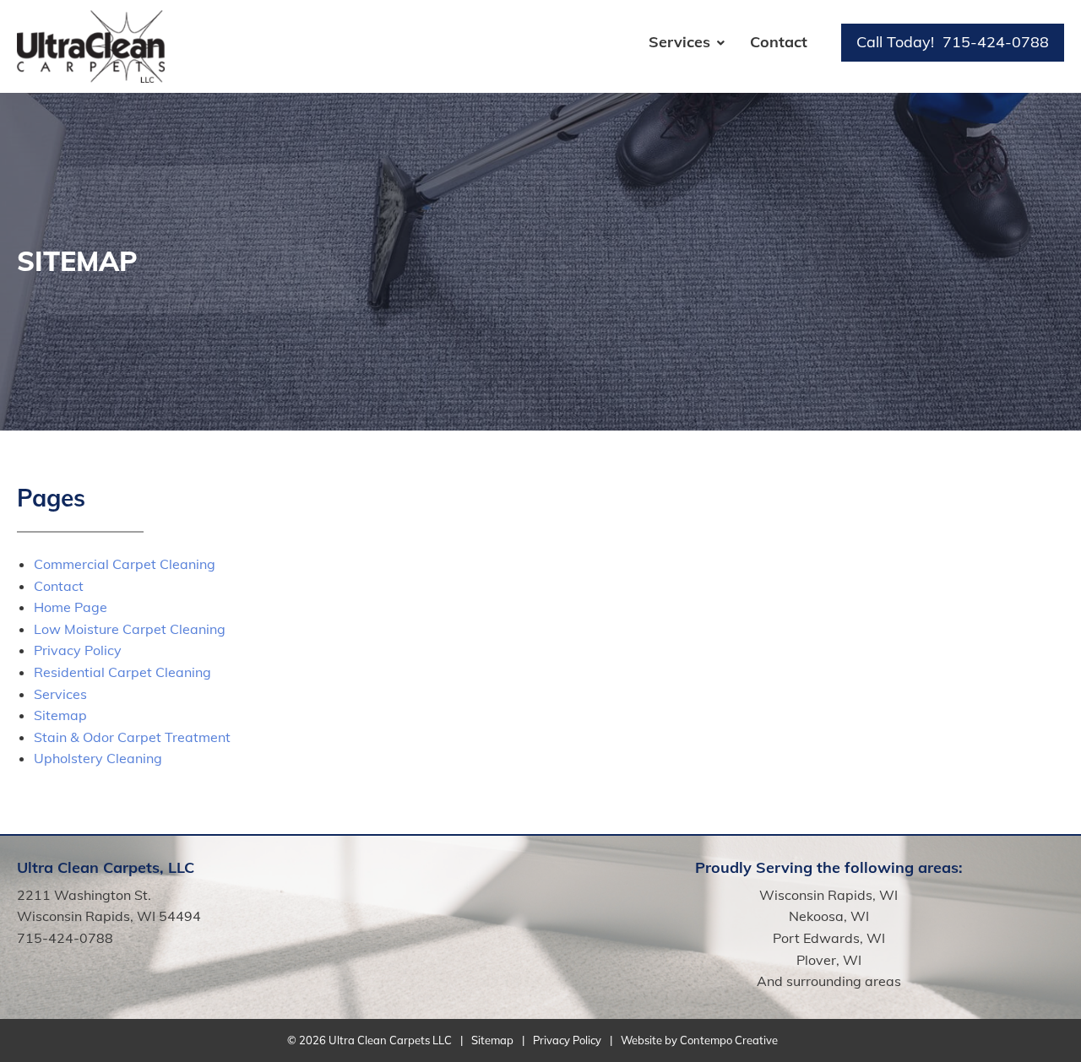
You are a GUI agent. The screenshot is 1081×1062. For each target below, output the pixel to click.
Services (679, 41)
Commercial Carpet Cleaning (124, 563)
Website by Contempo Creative (699, 1040)
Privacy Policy (78, 650)
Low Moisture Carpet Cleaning (129, 628)
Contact (778, 41)
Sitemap (60, 715)
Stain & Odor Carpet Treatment (132, 737)
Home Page (70, 607)
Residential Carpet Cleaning (122, 672)
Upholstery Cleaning (98, 758)
